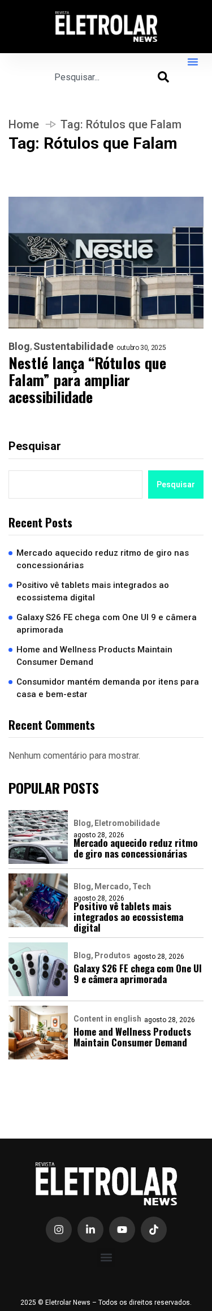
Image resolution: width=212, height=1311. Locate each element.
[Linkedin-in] (90, 1230)
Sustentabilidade (73, 346)
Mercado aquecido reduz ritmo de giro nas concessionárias (102, 559)
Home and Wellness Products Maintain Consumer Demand (94, 656)
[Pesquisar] (163, 77)
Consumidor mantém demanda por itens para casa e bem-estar (107, 688)
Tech (141, 886)
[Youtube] (122, 1230)
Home (23, 124)
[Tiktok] (154, 1230)
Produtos (112, 955)
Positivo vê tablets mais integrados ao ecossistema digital (92, 591)
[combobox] (106, 77)
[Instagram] (59, 1230)
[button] (192, 61)
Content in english (107, 1019)
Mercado (111, 886)
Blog (19, 346)
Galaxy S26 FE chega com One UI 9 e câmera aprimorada (106, 623)
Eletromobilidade (127, 823)
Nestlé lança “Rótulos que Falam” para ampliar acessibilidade (87, 379)
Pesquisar (34, 446)
